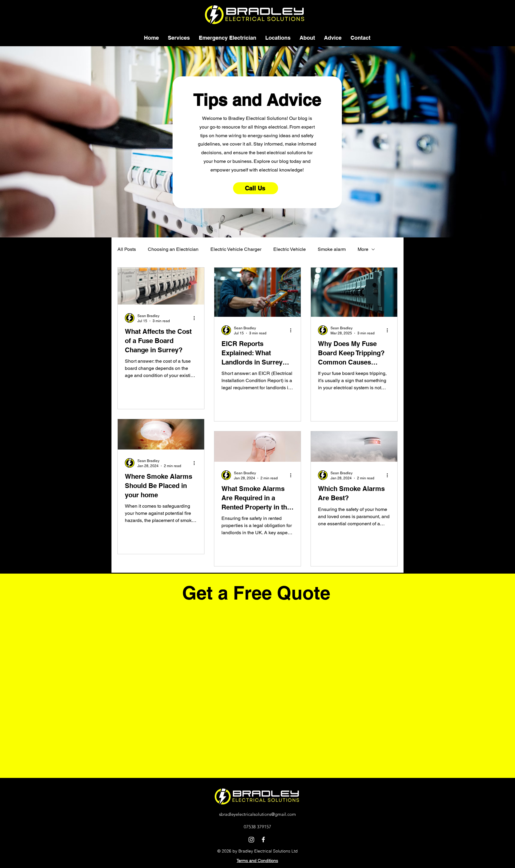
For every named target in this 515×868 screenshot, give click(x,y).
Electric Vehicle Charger (235, 249)
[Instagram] (251, 839)
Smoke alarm (332, 249)
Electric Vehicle (289, 249)
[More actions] (196, 318)
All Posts (126, 249)
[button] (178, 37)
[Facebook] (263, 839)
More (363, 249)
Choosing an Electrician (173, 249)
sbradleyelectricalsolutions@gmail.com (257, 814)
